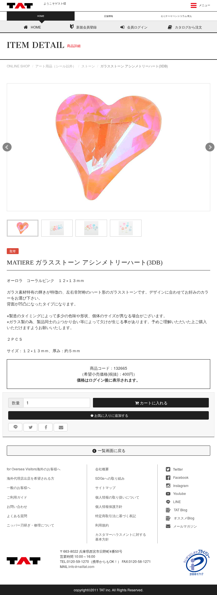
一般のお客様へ (19, 487)
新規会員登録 (86, 27)
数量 (16, 403)
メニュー (204, 5)
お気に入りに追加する (111, 415)
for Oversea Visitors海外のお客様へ (33, 468)
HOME (36, 27)
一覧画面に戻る (111, 450)
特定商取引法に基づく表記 (115, 515)
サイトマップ (105, 487)
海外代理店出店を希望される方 (30, 478)
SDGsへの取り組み (110, 478)
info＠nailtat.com (81, 566)
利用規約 (102, 525)
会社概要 (102, 468)
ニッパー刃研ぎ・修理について (30, 525)
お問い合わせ (17, 506)
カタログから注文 (188, 27)
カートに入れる (153, 403)
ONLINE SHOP (18, 65)
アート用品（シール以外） (55, 65)
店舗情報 (108, 15)
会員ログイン (137, 27)
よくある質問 (17, 515)
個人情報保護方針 (108, 506)
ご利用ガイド (17, 497)
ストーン (88, 65)
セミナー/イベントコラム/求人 (176, 15)
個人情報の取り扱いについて (117, 497)
